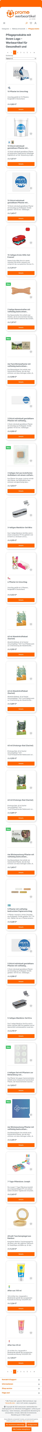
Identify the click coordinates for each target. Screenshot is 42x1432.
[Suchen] (26, 23)
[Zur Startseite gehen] (21, 11)
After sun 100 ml (14, 1291)
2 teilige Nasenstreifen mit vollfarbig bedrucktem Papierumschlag (19, 310)
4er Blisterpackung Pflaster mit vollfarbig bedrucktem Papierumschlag (21, 855)
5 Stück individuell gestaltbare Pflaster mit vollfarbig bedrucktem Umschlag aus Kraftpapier (21, 964)
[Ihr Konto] (35, 23)
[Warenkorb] (39, 22)
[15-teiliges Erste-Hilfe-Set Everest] (21, 236)
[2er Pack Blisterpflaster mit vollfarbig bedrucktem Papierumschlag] (21, 345)
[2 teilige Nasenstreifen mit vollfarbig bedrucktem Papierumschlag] (21, 291)
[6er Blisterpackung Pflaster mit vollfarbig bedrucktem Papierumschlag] (21, 1108)
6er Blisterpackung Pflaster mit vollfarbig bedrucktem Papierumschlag (21, 1128)
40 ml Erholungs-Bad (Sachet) (20, 745)
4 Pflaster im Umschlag (17, 582)
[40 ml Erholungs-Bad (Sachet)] (21, 727)
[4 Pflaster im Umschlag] (21, 563)
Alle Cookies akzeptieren (21, 1429)
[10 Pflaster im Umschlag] (21, 73)
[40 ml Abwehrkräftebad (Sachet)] (21, 618)
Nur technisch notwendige (15, 1424)
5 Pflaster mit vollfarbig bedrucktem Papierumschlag (20, 910)
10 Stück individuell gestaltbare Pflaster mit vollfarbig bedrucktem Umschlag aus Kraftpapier (18, 201)
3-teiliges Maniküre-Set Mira (20, 527)
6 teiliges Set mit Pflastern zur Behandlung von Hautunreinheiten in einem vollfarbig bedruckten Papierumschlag (20, 1074)
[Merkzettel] (31, 23)
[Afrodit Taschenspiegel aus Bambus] (21, 1217)
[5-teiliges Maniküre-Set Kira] (21, 999)
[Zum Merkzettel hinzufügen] (31, 79)
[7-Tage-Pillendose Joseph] (21, 1163)
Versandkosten (10, 1403)
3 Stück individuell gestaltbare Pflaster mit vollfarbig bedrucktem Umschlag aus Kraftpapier (21, 419)
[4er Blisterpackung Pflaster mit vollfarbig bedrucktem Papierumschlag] (21, 836)
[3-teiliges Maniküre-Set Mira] (21, 509)
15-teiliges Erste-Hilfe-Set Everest (19, 256)
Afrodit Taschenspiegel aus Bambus (19, 1237)
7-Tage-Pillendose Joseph (19, 1182)
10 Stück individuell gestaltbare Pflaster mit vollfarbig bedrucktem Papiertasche (18, 147)
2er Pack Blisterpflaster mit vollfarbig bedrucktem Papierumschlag (19, 365)
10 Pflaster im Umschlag (18, 91)
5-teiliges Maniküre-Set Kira (20, 1018)
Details (21, 109)
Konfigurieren (32, 1424)
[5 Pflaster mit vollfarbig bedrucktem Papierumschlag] (21, 890)
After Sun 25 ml (14, 1345)
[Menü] (4, 23)
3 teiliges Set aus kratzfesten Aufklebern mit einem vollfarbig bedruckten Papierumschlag (21, 474)
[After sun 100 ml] (21, 1272)
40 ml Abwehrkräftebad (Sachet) (18, 637)
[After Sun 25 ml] (21, 1326)
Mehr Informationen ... (29, 1421)
